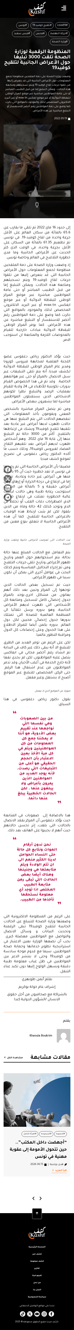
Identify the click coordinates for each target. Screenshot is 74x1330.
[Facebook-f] (51, 1314)
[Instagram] (44, 1314)
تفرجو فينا (37, 1276)
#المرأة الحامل (30, 1134)
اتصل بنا (37, 1290)
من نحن (37, 1283)
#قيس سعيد (22, 33)
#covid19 (62, 25)
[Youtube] (37, 1314)
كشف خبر (37, 1254)
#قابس (40, 33)
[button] (8, 470)
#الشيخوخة (46, 1134)
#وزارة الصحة (60, 42)
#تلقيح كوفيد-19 (42, 25)
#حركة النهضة (59, 33)
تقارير (37, 1268)
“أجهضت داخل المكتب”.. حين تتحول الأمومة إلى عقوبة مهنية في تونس (38, 1150)
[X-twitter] (30, 1314)
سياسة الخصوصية (37, 1297)
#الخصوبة (60, 1134)
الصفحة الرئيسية (37, 1247)
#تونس (22, 25)
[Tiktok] (22, 1314)
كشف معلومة (37, 1261)
